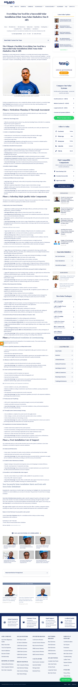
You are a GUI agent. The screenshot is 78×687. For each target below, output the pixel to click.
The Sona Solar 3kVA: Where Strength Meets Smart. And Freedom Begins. (41, 599)
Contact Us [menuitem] (72, 6)
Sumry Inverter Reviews (38, 651)
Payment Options (68, 662)
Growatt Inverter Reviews (39, 642)
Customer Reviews (68, 650)
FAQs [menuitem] (66, 6)
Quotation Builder (37, 665)
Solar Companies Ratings (23, 665)
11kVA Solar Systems (22, 657)
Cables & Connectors (60, 372)
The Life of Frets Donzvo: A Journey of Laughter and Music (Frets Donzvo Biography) (67, 210)
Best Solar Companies (7, 670)
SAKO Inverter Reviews (38, 654)
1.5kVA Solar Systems (22, 645)
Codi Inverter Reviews (38, 639)
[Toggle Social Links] (1, 343)
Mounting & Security (60, 377)
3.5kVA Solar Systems (22, 648)
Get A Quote (64, 72)
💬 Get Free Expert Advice (64, 118)
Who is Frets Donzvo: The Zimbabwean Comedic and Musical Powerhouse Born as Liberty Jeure (67, 221)
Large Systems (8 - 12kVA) (60, 108)
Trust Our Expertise (6, 647)
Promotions (66, 647)
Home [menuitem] (11, 6)
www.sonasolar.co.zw (15, 525)
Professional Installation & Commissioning (26, 337)
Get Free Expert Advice (64, 186)
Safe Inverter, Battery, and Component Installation (16, 383)
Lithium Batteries (59, 359)
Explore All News (63, 49)
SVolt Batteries (51, 644)
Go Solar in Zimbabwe (22, 642)
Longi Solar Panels (52, 670)
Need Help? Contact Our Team (13, 40)
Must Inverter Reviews (38, 645)
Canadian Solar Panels (53, 661)
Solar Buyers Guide (21, 639)
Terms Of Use (67, 676)
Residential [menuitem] (23, 6)
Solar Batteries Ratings (22, 668)
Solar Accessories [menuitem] (49, 6)
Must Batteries (51, 641)
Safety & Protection (60, 364)
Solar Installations (6, 650)
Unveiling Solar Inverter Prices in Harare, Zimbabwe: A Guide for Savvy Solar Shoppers (67, 232)
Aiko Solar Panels (52, 673)
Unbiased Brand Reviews (7, 664)
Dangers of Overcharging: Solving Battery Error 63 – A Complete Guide (67, 242)
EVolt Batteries (51, 647)
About (69, 684)
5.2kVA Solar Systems (22, 651)
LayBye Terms (67, 659)
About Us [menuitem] (17, 6)
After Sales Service (68, 653)
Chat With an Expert (60, 265)
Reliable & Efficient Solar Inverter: (12, 227)
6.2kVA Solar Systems (22, 654)
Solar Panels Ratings (22, 674)
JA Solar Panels (51, 667)
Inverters (57, 355)
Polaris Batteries (52, 653)
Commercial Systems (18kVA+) (62, 112)
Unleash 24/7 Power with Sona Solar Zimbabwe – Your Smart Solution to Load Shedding (9, 599)
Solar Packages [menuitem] (38, 6)
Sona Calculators (60, 261)
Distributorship (5, 656)
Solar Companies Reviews (8, 667)
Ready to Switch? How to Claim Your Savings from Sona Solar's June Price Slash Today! (67, 285)
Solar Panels (58, 351)
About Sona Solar (6, 644)
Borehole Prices (36, 671)
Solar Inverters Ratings (22, 671)
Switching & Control (60, 368)
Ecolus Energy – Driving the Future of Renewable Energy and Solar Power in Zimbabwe (67, 277)
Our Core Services (60, 256)
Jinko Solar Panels (52, 664)
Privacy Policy (67, 673)
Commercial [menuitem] (30, 6)
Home (65, 684)
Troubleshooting (68, 656)
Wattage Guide (36, 668)
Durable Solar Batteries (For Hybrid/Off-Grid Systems (16, 246)
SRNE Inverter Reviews (38, 648)
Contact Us (66, 665)
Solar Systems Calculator (38, 662)
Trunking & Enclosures (61, 381)
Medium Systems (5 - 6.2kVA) (61, 103)
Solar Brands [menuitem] (60, 6)
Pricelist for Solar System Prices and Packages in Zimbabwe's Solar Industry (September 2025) (67, 199)
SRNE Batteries (52, 650)
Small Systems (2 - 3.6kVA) (61, 99)
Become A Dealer (6, 653)
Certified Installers (68, 641)
